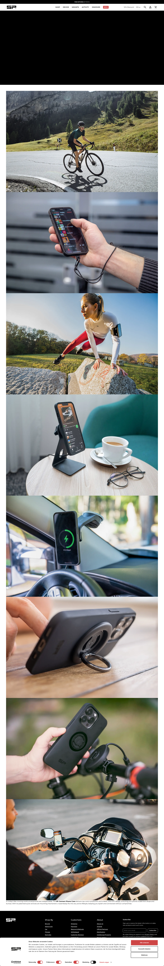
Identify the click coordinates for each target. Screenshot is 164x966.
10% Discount (129, 7)
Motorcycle (49, 926)
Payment (74, 926)
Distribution (101, 932)
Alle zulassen (144, 942)
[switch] (58, 962)
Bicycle (47, 924)
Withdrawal (75, 932)
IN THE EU (82, 2)
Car (46, 929)
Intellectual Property (104, 935)
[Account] (150, 7)
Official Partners (102, 929)
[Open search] (145, 7)
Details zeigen (104, 962)
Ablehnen (144, 955)
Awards (99, 926)
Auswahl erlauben (144, 949)
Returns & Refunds (77, 929)
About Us (100, 924)
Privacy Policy (149, 934)
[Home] (11, 7)
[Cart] (155, 7)
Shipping (74, 924)
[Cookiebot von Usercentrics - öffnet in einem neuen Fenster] (16, 962)
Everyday (48, 935)
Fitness (47, 932)
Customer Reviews (77, 935)
